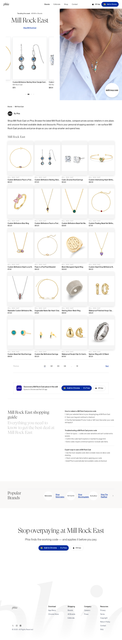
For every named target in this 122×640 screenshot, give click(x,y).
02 (52, 366)
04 (65, 366)
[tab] (26, 94)
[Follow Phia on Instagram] (17, 626)
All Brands (71, 614)
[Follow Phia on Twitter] (13, 626)
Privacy (103, 610)
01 (45, 366)
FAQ (101, 629)
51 (78, 366)
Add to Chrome (112, 4)
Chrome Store (53, 614)
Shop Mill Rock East (29, 28)
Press (86, 614)
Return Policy (105, 622)
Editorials (71, 618)
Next (107, 366)
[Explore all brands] (113, 495)
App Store (52, 610)
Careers (87, 610)
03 (59, 366)
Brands (10, 107)
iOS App (97, 4)
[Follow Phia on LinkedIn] (20, 626)
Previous (16, 366)
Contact (103, 626)
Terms (102, 614)
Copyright (104, 618)
